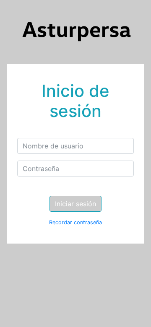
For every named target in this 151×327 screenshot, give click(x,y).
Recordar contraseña (75, 222)
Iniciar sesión (75, 204)
